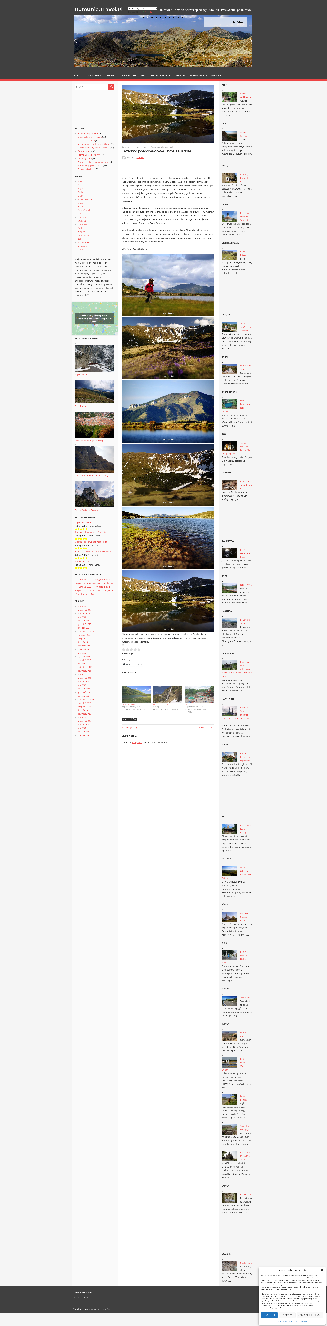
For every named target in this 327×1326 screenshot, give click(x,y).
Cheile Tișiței (246, 1263)
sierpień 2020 (84, 706)
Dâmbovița (83, 224)
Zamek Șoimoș (130, 727)
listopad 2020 (84, 695)
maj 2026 (82, 606)
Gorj (80, 228)
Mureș (81, 249)
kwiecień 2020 (84, 721)
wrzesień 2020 (84, 703)
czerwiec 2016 (84, 735)
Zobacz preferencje (310, 1315)
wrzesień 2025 (84, 635)
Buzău (81, 206)
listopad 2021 (84, 663)
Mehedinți (82, 246)
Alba (80, 181)
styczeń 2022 (84, 656)
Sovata (187, 704)
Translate (149, 12)
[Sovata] (199, 694)
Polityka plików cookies (284, 1321)
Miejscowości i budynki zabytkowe (94, 144)
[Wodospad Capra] (167, 694)
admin (140, 157)
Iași (79, 238)
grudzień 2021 (84, 660)
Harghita (82, 231)
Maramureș (83, 242)
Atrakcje (112, 75)
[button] (322, 1270)
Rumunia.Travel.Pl (99, 9)
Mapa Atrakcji (93, 75)
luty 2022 (82, 652)
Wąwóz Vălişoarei (83, 522)
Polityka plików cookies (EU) (205, 75)
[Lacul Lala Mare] (136, 694)
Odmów (287, 1315)
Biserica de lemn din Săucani (245, 217)
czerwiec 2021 (84, 670)
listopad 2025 (84, 627)
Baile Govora (246, 1194)
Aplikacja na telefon (133, 75)
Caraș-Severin (84, 210)
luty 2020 (82, 728)
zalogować (137, 742)
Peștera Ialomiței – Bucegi (245, 553)
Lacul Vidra (108, 583)
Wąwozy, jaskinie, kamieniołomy (93, 162)
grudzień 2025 (84, 624)
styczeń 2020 (84, 731)
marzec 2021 (84, 681)
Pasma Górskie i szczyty (89, 154)
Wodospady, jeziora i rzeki (162, 147)
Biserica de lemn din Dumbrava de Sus (93, 551)
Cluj (79, 213)
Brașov (81, 203)
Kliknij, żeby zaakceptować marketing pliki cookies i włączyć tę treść (94, 318)
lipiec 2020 (83, 710)
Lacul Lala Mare (128, 704)
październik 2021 (86, 667)
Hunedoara (83, 235)
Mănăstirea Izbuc (83, 561)
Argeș (80, 188)
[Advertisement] (168, 167)
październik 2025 (86, 631)
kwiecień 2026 (84, 609)
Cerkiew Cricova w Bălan (244, 917)
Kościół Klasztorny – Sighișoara (246, 757)
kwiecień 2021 (84, 678)
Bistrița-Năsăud (129, 719)
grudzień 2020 (84, 692)
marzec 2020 (84, 724)
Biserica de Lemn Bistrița (245, 829)
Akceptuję (269, 1315)
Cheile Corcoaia (205, 727)
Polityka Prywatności (300, 1321)
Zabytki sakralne (85, 169)
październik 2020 (86, 699)
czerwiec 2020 (84, 713)
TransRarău (245, 997)
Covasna (82, 220)
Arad (80, 185)
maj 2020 (82, 717)
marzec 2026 (84, 613)
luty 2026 (82, 617)
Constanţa (83, 217)
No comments (142, 147)
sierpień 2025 (84, 638)
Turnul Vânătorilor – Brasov (245, 327)
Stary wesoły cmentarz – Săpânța (90, 532)
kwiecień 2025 (84, 649)
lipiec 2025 (83, 642)
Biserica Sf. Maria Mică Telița (245, 1156)
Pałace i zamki (84, 151)
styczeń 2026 (84, 620)
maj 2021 (82, 674)
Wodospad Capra (160, 704)
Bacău (81, 192)
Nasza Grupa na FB (160, 75)
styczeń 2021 (84, 688)
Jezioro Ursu (246, 584)
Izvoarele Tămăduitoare (246, 485)
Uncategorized (85, 158)
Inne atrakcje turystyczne (90, 137)
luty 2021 (82, 685)
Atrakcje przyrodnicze (88, 133)
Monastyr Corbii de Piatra (244, 178)
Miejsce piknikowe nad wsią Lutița (91, 541)
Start (77, 75)
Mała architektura (86, 140)
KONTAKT (180, 75)
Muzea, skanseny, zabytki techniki (94, 147)
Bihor (80, 195)
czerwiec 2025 (84, 645)
